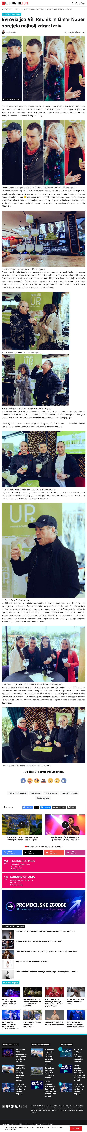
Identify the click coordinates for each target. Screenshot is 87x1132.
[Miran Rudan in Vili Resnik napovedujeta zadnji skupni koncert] (76, 1015)
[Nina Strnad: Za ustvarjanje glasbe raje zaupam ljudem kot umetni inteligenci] (8, 934)
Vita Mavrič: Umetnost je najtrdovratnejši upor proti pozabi (38, 941)
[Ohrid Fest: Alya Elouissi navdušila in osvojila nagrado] (8, 1087)
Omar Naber (51, 793)
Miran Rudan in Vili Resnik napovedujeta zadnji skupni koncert (75, 1024)
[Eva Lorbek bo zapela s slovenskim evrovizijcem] (32, 1015)
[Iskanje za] (76, 4)
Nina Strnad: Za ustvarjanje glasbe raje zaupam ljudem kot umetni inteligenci (45, 931)
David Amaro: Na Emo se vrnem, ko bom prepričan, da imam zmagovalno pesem (46, 951)
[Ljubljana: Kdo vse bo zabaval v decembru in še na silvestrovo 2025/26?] (32, 992)
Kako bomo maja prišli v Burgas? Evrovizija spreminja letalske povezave (20, 1073)
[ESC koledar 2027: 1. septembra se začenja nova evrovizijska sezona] (8, 1052)
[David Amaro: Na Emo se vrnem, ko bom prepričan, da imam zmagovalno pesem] (8, 954)
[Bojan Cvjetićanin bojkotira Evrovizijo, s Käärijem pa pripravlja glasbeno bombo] (8, 974)
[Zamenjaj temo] (72, 4)
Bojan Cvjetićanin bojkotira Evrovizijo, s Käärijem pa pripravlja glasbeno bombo (46, 972)
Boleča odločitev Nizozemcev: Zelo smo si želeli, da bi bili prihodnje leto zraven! (50, 1089)
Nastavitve (13, 1129)
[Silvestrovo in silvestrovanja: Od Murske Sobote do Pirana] (11, 992)
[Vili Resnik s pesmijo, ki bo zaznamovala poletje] (54, 1015)
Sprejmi (76, 1128)
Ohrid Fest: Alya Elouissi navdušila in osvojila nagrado (21, 1089)
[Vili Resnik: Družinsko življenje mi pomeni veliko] (76, 992)
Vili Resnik (36, 793)
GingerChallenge (69, 793)
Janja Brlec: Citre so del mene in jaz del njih (32, 961)
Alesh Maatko (11, 32)
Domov (5, 9)
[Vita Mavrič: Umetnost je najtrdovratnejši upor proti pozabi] (8, 944)
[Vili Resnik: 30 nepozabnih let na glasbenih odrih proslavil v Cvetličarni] (11, 1015)
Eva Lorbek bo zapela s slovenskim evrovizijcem (32, 1024)
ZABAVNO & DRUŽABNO (18, 9)
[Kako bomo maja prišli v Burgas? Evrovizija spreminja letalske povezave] (8, 1069)
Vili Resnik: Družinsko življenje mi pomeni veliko (75, 1001)
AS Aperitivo (43, 798)
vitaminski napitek (18, 793)
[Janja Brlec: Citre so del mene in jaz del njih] (8, 964)
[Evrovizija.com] (15, 3)
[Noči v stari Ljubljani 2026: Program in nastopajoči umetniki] (66, 1052)
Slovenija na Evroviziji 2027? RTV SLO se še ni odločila (49, 1073)
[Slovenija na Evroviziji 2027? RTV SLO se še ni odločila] (37, 1071)
